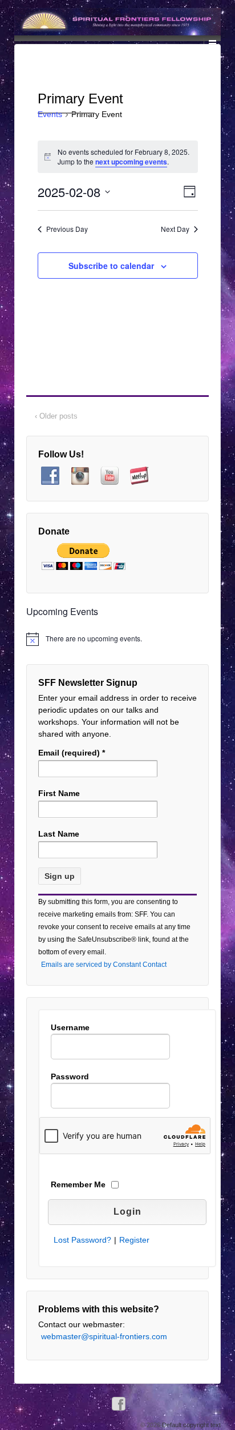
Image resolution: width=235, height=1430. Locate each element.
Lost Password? (82, 1239)
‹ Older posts (56, 416)
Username (70, 1027)
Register (134, 1239)
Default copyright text (190, 1424)
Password (70, 1076)
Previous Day (67, 229)
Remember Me (78, 1184)
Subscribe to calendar (111, 265)
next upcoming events (131, 161)
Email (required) (71, 752)
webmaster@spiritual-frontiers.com (104, 1336)
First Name (59, 793)
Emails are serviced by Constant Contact (104, 965)
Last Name (58, 833)
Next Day (175, 229)
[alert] (117, 639)
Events (50, 114)
